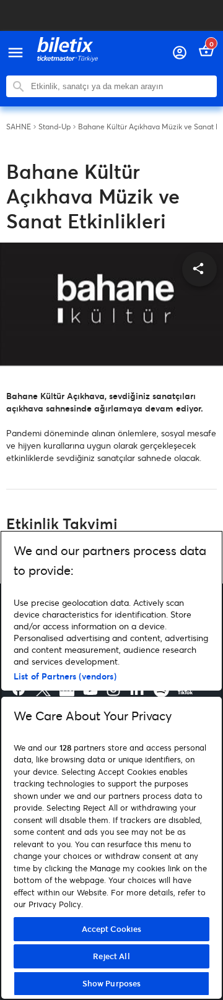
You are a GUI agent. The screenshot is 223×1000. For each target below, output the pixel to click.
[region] (111, 765)
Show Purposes (111, 983)
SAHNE (18, 127)
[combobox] (121, 86)
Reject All (111, 956)
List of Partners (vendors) (65, 676)
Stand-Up (54, 127)
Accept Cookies (112, 928)
